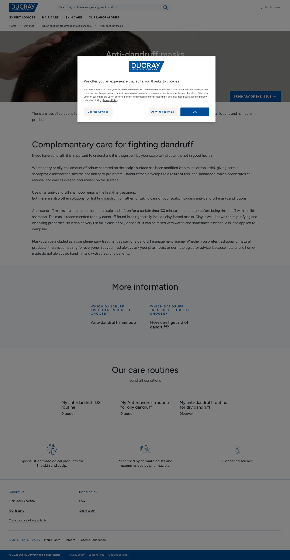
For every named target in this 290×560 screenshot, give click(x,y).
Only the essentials (163, 111)
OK (195, 111)
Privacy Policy (110, 100)
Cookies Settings (98, 111)
